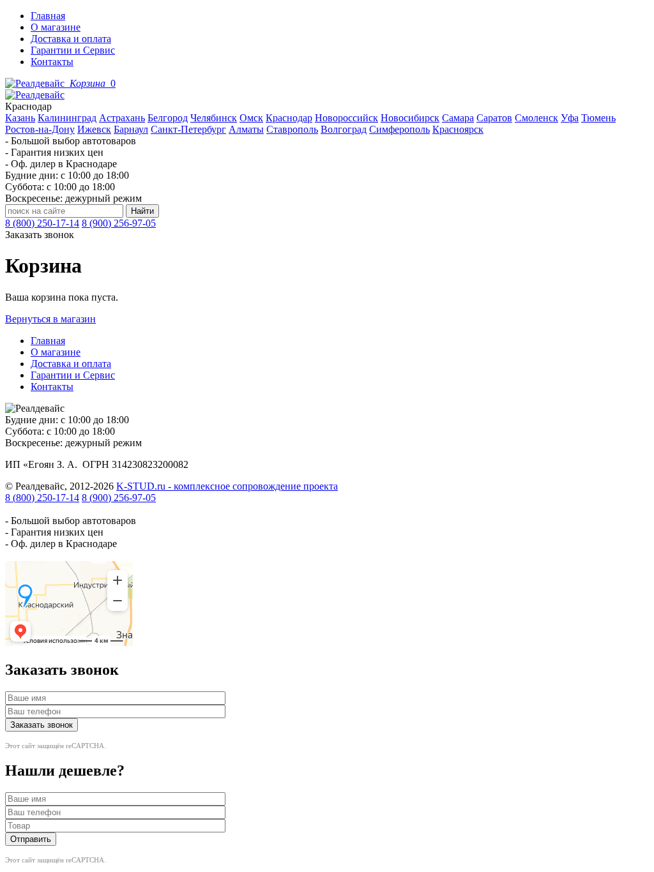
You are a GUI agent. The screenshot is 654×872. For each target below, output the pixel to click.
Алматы (246, 129)
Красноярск (457, 129)
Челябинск (213, 117)
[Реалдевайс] (36, 83)
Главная (48, 15)
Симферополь (399, 129)
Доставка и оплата (71, 38)
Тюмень (598, 117)
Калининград (67, 117)
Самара (458, 117)
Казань (20, 117)
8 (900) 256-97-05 (119, 223)
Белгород (168, 117)
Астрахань (122, 117)
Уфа (570, 117)
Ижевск (94, 129)
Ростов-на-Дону (40, 129)
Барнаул (131, 129)
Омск (251, 117)
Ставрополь (292, 129)
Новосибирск (410, 117)
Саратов (494, 117)
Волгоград (344, 129)
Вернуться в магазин (50, 318)
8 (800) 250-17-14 (42, 223)
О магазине (55, 27)
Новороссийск (346, 117)
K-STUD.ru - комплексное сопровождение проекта (227, 486)
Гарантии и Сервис (73, 50)
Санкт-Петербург (188, 129)
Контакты (52, 61)
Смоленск (536, 117)
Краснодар (289, 117)
